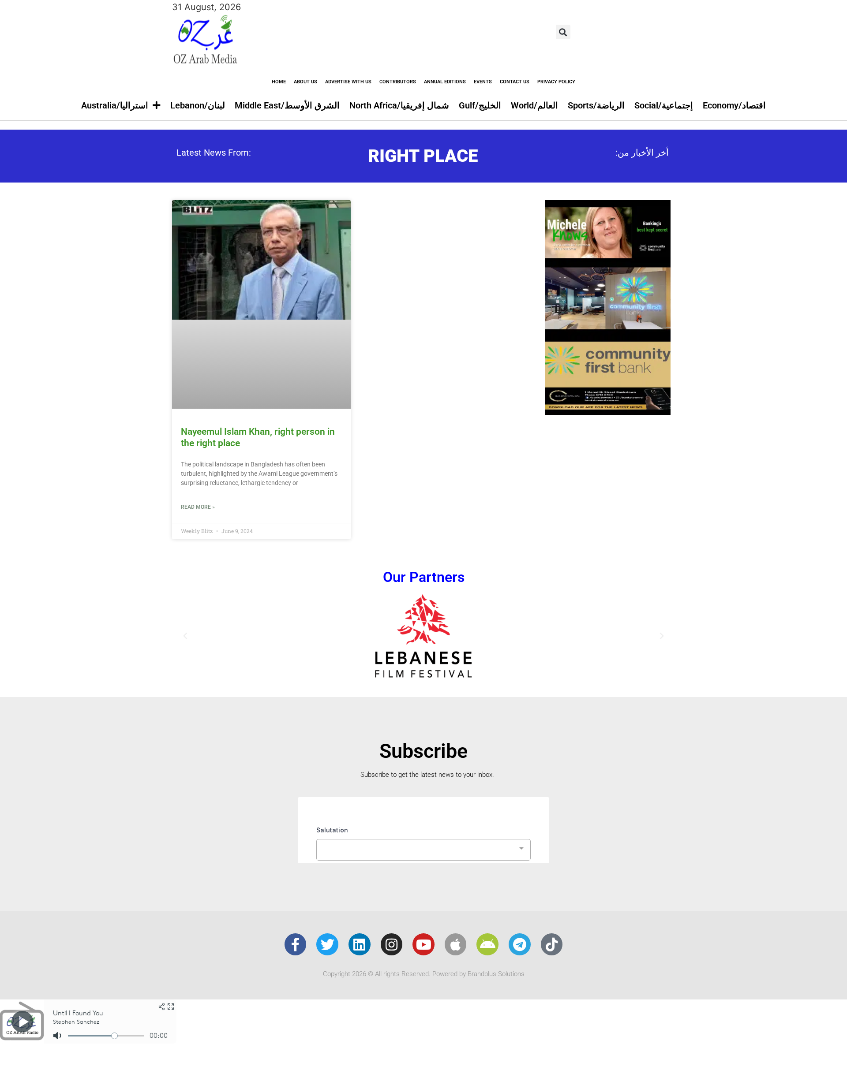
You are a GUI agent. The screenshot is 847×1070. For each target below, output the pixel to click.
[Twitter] (327, 944)
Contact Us (514, 82)
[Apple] (456, 944)
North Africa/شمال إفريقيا (399, 105)
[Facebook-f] (296, 944)
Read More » (198, 507)
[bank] (608, 411)
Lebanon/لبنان (197, 105)
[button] (563, 32)
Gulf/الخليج (480, 105)
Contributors (397, 82)
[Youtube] (423, 944)
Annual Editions (445, 82)
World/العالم (534, 105)
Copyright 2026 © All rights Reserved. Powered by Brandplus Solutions (424, 974)
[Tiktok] (552, 944)
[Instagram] (392, 944)
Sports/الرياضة (596, 105)
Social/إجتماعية (663, 105)
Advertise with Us (348, 82)
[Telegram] (520, 944)
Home (279, 82)
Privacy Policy (556, 82)
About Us (305, 82)
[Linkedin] (360, 944)
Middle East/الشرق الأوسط (287, 105)
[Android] (487, 944)
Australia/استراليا (114, 105)
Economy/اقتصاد (734, 105)
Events (483, 82)
